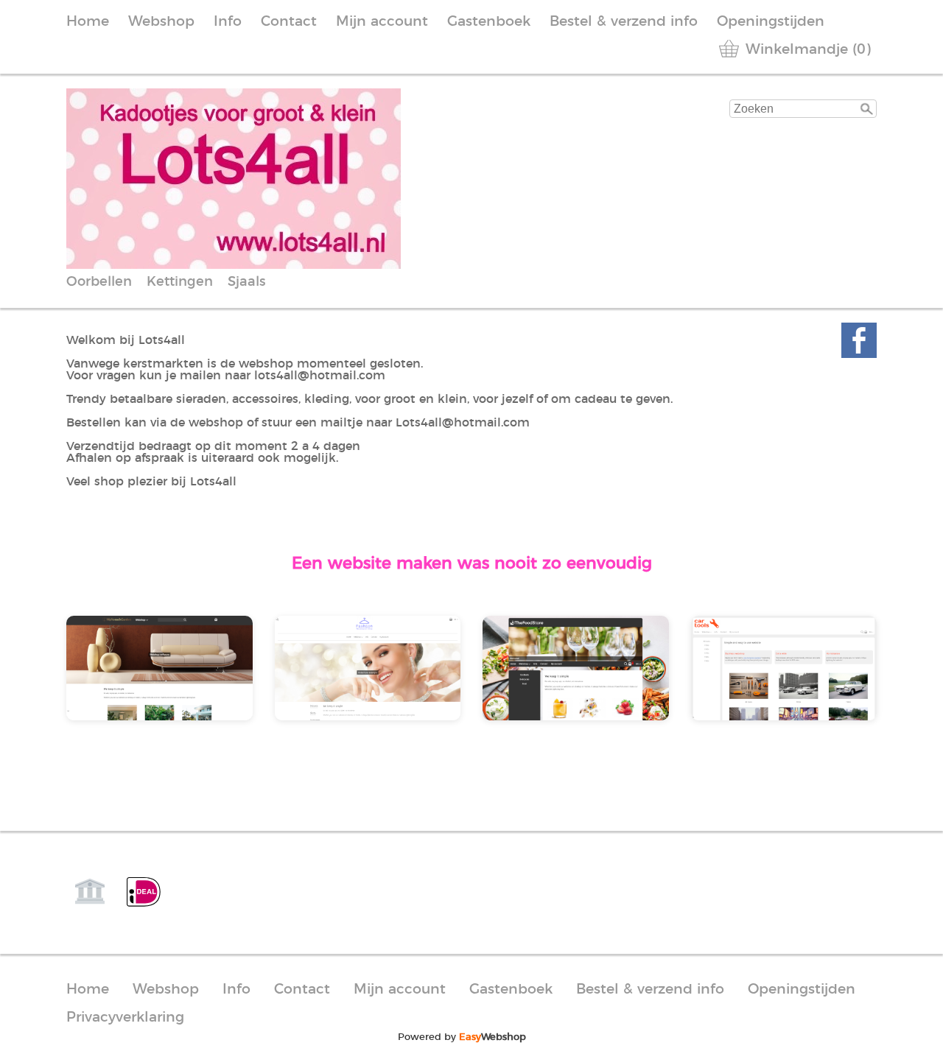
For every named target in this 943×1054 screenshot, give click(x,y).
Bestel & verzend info (624, 22)
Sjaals (246, 282)
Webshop (161, 22)
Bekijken (118, 678)
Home (87, 22)
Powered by (462, 1037)
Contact (289, 22)
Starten (205, 678)
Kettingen (180, 282)
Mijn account (382, 22)
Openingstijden (770, 22)
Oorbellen (99, 282)
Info (228, 22)
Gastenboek (488, 22)
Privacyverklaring (125, 1018)
